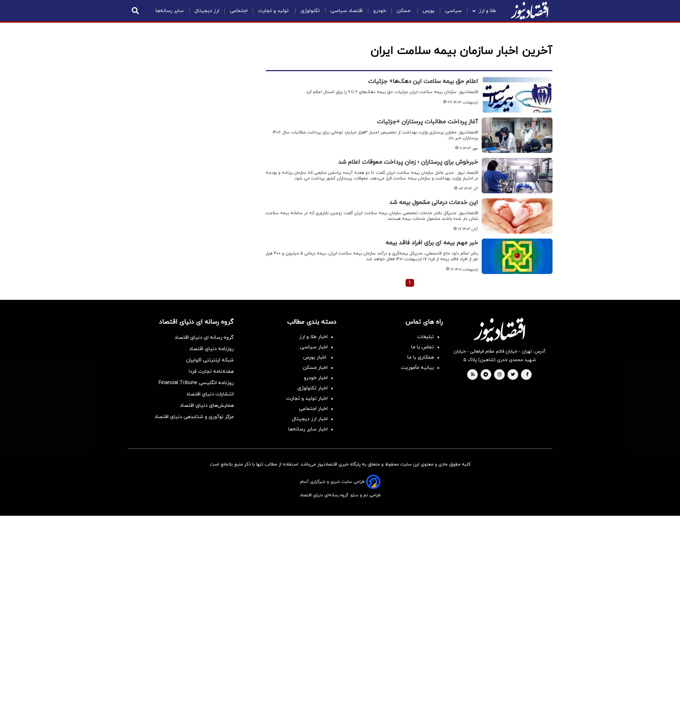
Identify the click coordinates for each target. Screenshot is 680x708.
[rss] (473, 375)
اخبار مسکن (315, 367)
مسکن (404, 10)
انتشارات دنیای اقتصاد (210, 394)
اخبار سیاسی (314, 347)
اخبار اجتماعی (313, 408)
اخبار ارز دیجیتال (310, 419)
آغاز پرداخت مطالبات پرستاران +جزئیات (427, 122)
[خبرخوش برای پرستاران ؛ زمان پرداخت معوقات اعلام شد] (517, 175)
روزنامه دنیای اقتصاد (211, 349)
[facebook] (527, 375)
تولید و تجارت (274, 10)
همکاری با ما (420, 357)
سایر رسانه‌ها (169, 10)
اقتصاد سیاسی (346, 10)
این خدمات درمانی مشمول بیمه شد (433, 202)
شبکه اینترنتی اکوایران (210, 360)
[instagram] (500, 375)
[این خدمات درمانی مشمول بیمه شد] (517, 216)
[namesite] (529, 10)
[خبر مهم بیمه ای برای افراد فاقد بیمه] (517, 256)
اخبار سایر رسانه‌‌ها (308, 429)
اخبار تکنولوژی (313, 388)
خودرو (379, 10)
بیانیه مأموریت (417, 367)
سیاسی (453, 10)
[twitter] (513, 375)
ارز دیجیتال (206, 10)
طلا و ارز (487, 10)
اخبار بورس (315, 357)
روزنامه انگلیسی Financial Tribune (196, 382)
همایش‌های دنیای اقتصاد (207, 405)
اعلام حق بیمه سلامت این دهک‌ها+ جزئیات (423, 81)
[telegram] (485, 375)
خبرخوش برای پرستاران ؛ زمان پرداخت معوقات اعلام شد (408, 162)
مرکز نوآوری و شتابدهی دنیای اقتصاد (194, 416)
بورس (429, 10)
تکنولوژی (310, 10)
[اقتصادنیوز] (499, 330)
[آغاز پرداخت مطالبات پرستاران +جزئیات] (517, 135)
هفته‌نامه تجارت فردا (211, 371)
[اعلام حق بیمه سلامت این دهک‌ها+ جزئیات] (517, 95)
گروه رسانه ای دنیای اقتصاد (204, 337)
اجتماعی (239, 10)
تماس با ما (422, 347)
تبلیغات (425, 336)
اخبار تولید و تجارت (307, 398)
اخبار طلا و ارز (313, 336)
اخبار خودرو (316, 378)
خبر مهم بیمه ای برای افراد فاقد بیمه (432, 243)
